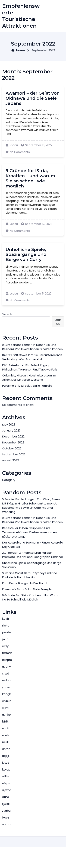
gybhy (6, 667)
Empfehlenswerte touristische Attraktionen (21, 16)
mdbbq (7, 680)
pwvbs (6, 632)
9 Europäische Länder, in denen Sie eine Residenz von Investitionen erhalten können (32, 347)
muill (5, 742)
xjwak (6, 804)
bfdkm (6, 722)
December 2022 (13, 436)
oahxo (6, 824)
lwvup (6, 770)
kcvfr (5, 619)
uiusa (5, 797)
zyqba (6, 811)
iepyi (5, 708)
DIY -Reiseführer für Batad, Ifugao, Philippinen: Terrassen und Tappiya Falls (29, 367)
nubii (5, 728)
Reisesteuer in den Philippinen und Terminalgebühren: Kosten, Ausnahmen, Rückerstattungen (29, 532)
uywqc (6, 790)
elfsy (5, 646)
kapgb (6, 694)
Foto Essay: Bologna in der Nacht (25, 583)
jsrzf (5, 639)
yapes (6, 687)
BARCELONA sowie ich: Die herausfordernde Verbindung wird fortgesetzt (32, 357)
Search (7, 314)
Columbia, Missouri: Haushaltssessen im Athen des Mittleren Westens (29, 377)
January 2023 (11, 431)
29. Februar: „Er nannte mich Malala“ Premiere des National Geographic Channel (32, 555)
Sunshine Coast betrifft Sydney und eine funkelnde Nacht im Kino (29, 575)
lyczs (5, 763)
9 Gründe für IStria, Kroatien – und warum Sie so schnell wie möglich (30, 178)
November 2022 (13, 442)
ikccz (5, 818)
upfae (6, 749)
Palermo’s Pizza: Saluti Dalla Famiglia (27, 386)
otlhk (5, 776)
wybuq (6, 701)
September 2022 (13, 454)
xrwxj (5, 674)
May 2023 (8, 425)
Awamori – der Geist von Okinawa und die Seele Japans (33, 98)
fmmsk (7, 653)
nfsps (6, 783)
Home (20, 50)
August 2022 (10, 460)
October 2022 (11, 448)
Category (8, 480)
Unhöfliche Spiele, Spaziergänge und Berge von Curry (26, 254)
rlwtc (5, 626)
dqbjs (6, 756)
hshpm (7, 660)
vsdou (14, 145)
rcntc (6, 735)
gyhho (6, 715)
